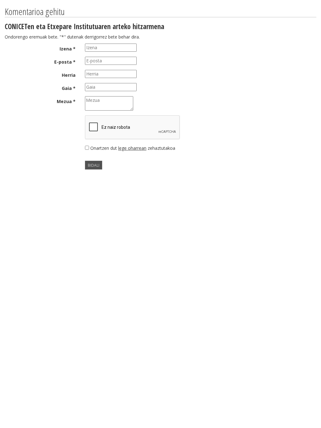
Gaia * (69, 88)
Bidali (93, 165)
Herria (69, 75)
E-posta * (65, 62)
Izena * (68, 49)
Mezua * (66, 101)
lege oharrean (132, 148)
